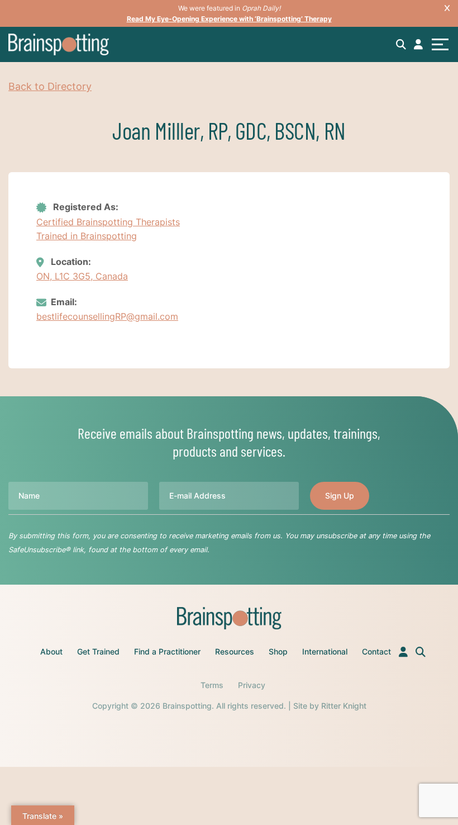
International (324, 651)
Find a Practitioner (167, 651)
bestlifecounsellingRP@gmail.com (107, 316)
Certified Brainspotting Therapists (108, 221)
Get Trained (98, 651)
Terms (212, 685)
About (51, 651)
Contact (376, 651)
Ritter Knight (343, 705)
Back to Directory (50, 86)
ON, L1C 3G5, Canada (82, 276)
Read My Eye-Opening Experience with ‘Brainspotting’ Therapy (229, 19)
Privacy (251, 685)
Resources (234, 651)
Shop (278, 651)
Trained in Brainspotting (86, 235)
